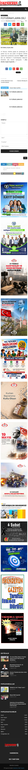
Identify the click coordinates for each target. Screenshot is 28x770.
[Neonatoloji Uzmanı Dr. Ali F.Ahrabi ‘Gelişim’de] (5, 666)
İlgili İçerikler (5, 87)
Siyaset (2, 727)
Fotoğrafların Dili (10, 13)
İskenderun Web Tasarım (18, 768)
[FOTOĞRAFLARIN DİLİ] (5, 93)
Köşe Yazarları (4, 724)
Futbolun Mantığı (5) (22, 80)
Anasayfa (3, 13)
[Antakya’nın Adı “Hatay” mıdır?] (5, 689)
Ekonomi (3, 729)
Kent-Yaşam (4, 717)
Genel (2, 715)
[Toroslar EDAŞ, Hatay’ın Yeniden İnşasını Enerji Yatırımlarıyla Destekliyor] (5, 658)
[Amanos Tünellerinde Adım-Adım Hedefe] (5, 674)
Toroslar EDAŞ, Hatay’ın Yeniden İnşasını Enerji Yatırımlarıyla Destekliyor (18, 658)
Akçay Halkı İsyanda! (15, 695)
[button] (26, 9)
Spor (2, 722)
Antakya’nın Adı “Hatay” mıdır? (17, 687)
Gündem (3, 720)
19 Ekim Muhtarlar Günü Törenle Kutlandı (7, 81)
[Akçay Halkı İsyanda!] (5, 697)
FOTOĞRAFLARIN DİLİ (15, 92)
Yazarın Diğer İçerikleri (15, 87)
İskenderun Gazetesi (10, 20)
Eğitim (2, 731)
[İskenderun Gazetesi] (14, 3)
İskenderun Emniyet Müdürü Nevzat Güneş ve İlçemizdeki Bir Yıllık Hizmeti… (18, 704)
